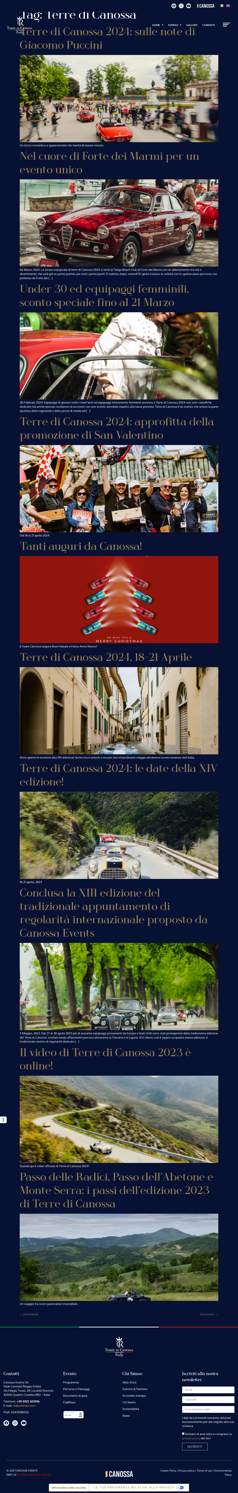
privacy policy (191, 1438)
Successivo (209, 1314)
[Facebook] (173, 5)
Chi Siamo (129, 1402)
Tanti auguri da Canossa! (81, 546)
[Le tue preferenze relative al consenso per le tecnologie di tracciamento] (3, 1120)
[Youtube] (188, 5)
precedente (29, 1314)
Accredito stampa (134, 1395)
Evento (173, 25)
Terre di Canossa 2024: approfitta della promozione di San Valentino (117, 428)
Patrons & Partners (134, 1389)
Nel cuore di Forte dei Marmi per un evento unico (109, 163)
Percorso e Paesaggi (76, 1389)
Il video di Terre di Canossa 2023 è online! (105, 1059)
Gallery (191, 25)
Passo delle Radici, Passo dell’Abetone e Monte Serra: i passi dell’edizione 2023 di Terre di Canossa (116, 1190)
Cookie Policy (168, 1470)
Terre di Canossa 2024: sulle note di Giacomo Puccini (107, 38)
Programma (71, 1382)
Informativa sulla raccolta (69, 1487)
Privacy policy (186, 1470)
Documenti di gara (75, 1395)
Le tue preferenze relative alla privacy (134, 1487)
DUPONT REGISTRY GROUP (34, 1474)
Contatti (208, 25)
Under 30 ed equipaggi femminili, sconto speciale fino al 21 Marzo (104, 295)
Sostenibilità (130, 1409)
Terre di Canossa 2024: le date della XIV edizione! (119, 775)
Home (156, 25)
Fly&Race (69, 1402)
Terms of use (204, 1470)
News (126, 1415)
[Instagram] (181, 5)
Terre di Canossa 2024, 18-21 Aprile (106, 657)
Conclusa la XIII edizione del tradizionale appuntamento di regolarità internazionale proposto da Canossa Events (114, 913)
